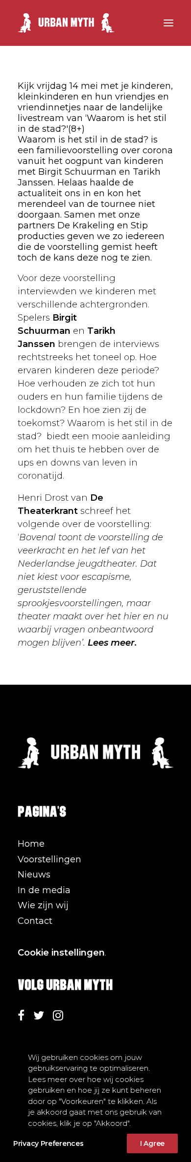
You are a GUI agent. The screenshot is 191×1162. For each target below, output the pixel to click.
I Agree (152, 1143)
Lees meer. (112, 642)
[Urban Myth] (66, 23)
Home (31, 843)
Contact (35, 921)
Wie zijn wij (43, 905)
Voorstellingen (49, 859)
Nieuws (34, 874)
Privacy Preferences (48, 1143)
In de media (44, 890)
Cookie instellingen (61, 952)
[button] (168, 23)
